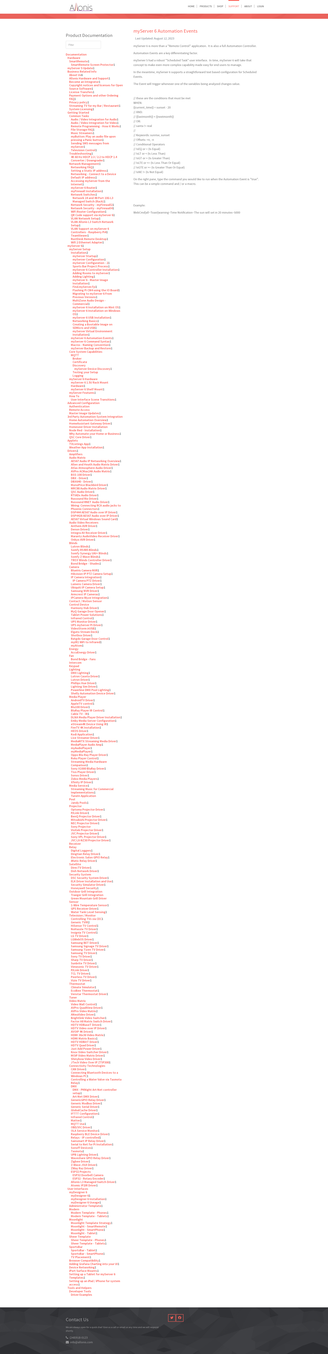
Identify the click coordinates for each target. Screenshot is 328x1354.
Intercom (75, 663)
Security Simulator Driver (87, 885)
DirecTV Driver (80, 868)
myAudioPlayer (81, 748)
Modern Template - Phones (89, 1213)
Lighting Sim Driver (83, 686)
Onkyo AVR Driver (82, 540)
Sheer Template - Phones (88, 1240)
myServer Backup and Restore (91, 348)
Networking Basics (85, 321)
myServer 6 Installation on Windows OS (96, 312)
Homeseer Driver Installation (88, 427)
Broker (77, 358)
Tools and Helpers (79, 1288)
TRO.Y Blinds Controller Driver (90, 560)
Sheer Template (80, 1237)
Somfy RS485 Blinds (84, 550)
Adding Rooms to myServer (90, 273)
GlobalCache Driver (83, 1110)
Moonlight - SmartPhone (87, 1230)
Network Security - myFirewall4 (92, 208)
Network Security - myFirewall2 (92, 205)
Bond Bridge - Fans (83, 659)
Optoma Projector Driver (87, 809)
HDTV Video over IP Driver (88, 1028)
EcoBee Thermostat (84, 991)
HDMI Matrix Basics (83, 1038)
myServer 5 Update (80, 68)
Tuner (73, 997)
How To (74, 396)
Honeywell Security (84, 888)
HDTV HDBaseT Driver (85, 1025)
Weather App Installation (86, 447)
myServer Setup (80, 249)
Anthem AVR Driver (83, 526)
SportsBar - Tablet (83, 1250)
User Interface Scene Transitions (93, 399)
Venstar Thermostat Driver (89, 994)
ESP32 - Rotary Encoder (88, 1178)
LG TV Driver (79, 936)
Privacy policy (78, 102)
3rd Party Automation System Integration (95, 417)
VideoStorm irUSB (82, 628)
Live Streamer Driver (84, 738)
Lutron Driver (79, 680)
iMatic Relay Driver (83, 861)
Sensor (73, 902)
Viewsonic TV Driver (84, 967)
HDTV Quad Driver (82, 1045)
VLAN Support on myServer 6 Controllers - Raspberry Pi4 (90, 230)
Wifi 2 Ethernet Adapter (86, 242)
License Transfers (81, 92)
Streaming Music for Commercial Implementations (92, 790)
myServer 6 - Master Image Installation (90, 281)
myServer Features (81, 393)
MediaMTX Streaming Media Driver (93, 741)
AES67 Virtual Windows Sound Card (94, 519)
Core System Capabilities (85, 352)
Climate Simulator (83, 987)
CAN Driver (78, 1069)
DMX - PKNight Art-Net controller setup (95, 1091)
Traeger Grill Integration (87, 895)
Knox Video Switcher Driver (89, 1052)
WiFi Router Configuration (88, 212)
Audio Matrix (77, 458)
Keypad (74, 666)
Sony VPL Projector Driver (88, 837)
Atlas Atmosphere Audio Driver (91, 468)
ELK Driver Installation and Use (91, 881)
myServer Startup (84, 256)
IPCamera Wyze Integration (89, 598)
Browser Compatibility (84, 1260)
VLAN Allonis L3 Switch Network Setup (92, 223)
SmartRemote (78, 61)
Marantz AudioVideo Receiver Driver (94, 536)
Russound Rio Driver (84, 499)
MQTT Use (78, 1124)
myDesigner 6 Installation (88, 1199)
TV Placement (80, 1257)
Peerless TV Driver (83, 977)
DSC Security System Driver (89, 878)
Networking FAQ (81, 167)
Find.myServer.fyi (84, 287)
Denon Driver (79, 529)
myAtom (76, 645)
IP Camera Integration (85, 577)
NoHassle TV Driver (83, 929)
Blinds (73, 543)
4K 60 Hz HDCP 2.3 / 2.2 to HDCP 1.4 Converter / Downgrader (94, 158)
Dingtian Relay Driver (85, 854)
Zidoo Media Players (84, 779)
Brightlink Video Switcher (88, 1018)
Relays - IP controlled (85, 1137)
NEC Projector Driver (84, 823)
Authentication (79, 406)
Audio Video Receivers (83, 522)
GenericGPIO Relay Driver (87, 1100)
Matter (75, 1120)
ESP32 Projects (81, 1172)
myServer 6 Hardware (83, 379)
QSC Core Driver (79, 437)
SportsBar (76, 1247)
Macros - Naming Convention (90, 345)
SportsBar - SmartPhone (87, 1254)
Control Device (79, 604)
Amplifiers (76, 454)
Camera (74, 567)
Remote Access (79, 410)
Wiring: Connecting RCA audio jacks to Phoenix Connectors (96, 507)
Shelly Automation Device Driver (92, 693)
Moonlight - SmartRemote (88, 1226)
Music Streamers (82, 133)
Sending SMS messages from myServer (90, 145)
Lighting (74, 669)
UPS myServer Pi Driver (86, 625)
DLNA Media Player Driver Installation (95, 717)
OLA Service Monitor (84, 1131)
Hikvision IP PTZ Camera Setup (91, 574)
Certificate (80, 362)
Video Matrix (77, 1001)
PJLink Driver (79, 813)
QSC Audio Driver (82, 492)
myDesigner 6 (78, 1192)
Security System (80, 874)
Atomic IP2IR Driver (83, 1185)
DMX (74, 1086)
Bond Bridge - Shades (85, 563)
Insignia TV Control (83, 932)
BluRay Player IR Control (87, 710)
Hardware (73, 58)
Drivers (72, 451)
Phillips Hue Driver (83, 683)
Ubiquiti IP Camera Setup (87, 587)
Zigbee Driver (80, 1161)
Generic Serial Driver (84, 1107)
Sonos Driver (79, 775)
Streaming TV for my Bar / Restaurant (94, 106)
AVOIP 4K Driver (81, 1032)
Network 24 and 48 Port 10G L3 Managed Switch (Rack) (93, 199)
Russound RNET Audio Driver (89, 502)
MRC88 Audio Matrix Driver (88, 488)
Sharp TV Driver (81, 960)
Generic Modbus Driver (86, 1103)
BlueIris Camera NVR (84, 570)
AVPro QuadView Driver (86, 1008)
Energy (73, 649)
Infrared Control (81, 618)
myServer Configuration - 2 (90, 263)
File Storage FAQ (82, 130)
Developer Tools (80, 1291)
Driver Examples (81, 1295)
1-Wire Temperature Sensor (89, 905)
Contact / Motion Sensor (85, 601)
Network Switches (83, 194)
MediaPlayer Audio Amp (86, 745)
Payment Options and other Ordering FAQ (93, 97)
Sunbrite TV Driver (83, 963)
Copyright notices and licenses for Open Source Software (96, 87)
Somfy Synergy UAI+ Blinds (89, 553)
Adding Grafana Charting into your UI (93, 1264)
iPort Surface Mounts (83, 1271)
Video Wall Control (83, 1004)
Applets (72, 440)
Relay (73, 847)
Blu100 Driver (79, 707)
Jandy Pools (79, 803)
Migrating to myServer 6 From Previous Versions (92, 295)
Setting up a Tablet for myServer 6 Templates (92, 1276)
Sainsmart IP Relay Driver (87, 1141)
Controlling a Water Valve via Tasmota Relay (96, 1081)
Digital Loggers (81, 850)
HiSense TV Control (84, 926)
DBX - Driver (79, 478)
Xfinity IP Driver (81, 782)
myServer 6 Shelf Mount (87, 389)
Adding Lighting (83, 276)
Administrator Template (85, 1206)
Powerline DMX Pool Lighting (90, 690)
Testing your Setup (85, 372)
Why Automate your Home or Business (94, 434)
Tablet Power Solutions (86, 615)
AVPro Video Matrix (83, 1011)
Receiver (75, 844)
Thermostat (77, 984)
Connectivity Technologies (87, 1066)
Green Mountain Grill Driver (89, 898)
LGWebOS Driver (81, 939)
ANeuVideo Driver (82, 1014)
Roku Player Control (84, 758)
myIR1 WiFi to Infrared (85, 642)
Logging (78, 376)
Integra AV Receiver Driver (88, 533)
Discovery (79, 365)
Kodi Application (82, 734)
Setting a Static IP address (89, 171)
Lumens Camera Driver (85, 584)
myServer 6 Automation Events (91, 338)
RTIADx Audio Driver (84, 495)
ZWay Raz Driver (81, 1168)
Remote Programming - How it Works (95, 126)
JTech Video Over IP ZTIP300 (90, 1062)
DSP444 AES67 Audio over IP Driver (93, 512)
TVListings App (79, 444)
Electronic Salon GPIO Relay (89, 857)
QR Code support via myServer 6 (92, 215)
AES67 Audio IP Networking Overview (95, 461)
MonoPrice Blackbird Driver (89, 485)
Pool (72, 799)
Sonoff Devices (81, 1148)
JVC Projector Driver (84, 833)
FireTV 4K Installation (85, 727)
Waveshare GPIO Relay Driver (90, 1158)
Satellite (75, 864)
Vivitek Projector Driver (86, 830)
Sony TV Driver (80, 956)
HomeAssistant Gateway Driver (90, 423)
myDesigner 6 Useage (85, 1202)
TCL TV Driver (80, 973)
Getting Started (78, 112)
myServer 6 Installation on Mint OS (96, 307)
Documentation (76, 54)
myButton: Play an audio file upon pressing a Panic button (93, 138)
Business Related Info (82, 71)
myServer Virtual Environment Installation (92, 333)
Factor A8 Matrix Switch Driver (91, 1021)
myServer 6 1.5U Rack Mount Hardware (89, 384)
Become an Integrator (84, 82)
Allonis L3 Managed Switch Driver (93, 1182)
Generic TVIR (79, 922)
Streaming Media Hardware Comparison (89, 763)
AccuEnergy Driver (83, 652)
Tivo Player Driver (82, 772)
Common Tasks (79, 116)
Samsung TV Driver (83, 953)
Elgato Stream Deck (84, 632)
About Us (75, 75)
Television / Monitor (82, 915)
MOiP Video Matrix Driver (87, 1055)
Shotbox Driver (81, 635)
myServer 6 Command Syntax (90, 341)
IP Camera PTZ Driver (86, 581)
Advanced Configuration (83, 403)
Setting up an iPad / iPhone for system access (94, 1282)
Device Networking (82, 1267)
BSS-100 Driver (80, 475)
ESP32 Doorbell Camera (88, 1175)
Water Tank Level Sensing (88, 912)
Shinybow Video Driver (86, 1059)
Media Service (78, 786)
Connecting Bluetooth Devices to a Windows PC (94, 1074)
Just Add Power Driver (85, 1049)
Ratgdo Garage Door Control (89, 639)
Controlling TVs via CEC (86, 919)
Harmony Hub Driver (84, 608)
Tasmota (77, 1151)
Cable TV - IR (79, 714)
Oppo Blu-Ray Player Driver (88, 755)
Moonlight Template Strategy (91, 1223)
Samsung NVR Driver (84, 591)
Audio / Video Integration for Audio (94, 119)
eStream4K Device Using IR (89, 724)
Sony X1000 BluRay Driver (87, 768)
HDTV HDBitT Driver (84, 1042)
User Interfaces (77, 1189)
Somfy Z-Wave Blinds (85, 557)
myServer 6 (74, 246)
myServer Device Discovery (92, 369)
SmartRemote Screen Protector (92, 65)
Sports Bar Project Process (90, 266)
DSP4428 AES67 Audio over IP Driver (94, 516)
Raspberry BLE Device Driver (89, 1134)
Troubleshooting (80, 153)
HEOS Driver (79, 731)
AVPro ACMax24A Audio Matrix (90, 471)
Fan (71, 656)
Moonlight (76, 1219)
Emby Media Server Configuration (93, 721)
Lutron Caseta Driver (84, 676)
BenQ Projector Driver (85, 816)
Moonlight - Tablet (83, 1233)
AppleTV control (82, 704)
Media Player (77, 697)
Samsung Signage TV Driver (89, 946)
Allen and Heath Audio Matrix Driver (94, 464)
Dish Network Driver (84, 871)
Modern (74, 1209)
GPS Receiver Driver (84, 909)
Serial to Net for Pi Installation (91, 1144)
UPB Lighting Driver (84, 1155)
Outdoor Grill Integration (85, 891)
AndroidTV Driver (82, 700)
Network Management (84, 164)
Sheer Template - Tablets (88, 1243)
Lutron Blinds (80, 546)
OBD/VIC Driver (81, 1127)
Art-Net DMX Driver (85, 1096)
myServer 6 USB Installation (91, 317)
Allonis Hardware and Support (89, 78)
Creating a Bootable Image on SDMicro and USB (92, 326)
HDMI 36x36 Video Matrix (87, 1035)
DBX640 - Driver (81, 481)
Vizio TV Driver (80, 980)
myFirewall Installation (86, 191)
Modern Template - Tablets (89, 1216)
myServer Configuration (88, 259)
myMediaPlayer (81, 751)
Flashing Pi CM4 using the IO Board (95, 290)
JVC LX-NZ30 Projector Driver (90, 840)
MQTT (75, 355)
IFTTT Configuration (84, 1114)
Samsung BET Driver (84, 943)
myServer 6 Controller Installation (95, 270)
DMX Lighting (79, 673)
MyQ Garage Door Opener (87, 611)
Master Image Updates (84, 413)
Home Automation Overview (88, 420)
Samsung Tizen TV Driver (87, 950)
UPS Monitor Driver (83, 622)
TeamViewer (79, 235)
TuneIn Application (83, 796)
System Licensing (81, 109)
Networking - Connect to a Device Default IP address (93, 175)
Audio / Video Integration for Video (94, 123)
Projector (75, 806)
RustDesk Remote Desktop (89, 239)
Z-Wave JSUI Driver (83, 1165)
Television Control (83, 150)
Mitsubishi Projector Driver (88, 820)
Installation (78, 253)
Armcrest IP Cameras (84, 594)
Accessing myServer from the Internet (90, 182)
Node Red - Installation (84, 430)
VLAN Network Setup (85, 218)
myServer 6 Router (83, 188)
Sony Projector (81, 827)
